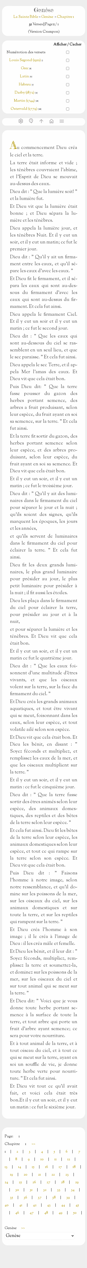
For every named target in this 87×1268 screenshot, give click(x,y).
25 (20, 1182)
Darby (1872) (24, 92)
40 (7, 1205)
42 (34, 1205)
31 (31, 1190)
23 (67, 1174)
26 (34, 1182)
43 (49, 1205)
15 (33, 1167)
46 (17, 1213)
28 (62, 1182)
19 (11, 1174)
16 (46, 1167)
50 (75, 1213)
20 (25, 1174)
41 (20, 1205)
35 (11, 1197)
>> (33, 1144)
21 (39, 1174)
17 (60, 1167)
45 (77, 1205)
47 (32, 1213)
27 (48, 1182)
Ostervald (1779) (24, 109)
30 (17, 1190)
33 (58, 1190)
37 (40, 1197)
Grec (25, 68)
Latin (24, 76)
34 (72, 1190)
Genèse (47, 17)
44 (63, 1205)
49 (60, 1213)
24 (6, 1182)
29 (77, 1182)
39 (68, 1197)
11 (55, 1159)
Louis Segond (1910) (25, 60)
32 (44, 1190)
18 (74, 1167)
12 (68, 1159)
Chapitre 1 (65, 17)
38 (54, 1197)
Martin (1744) (24, 101)
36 (25, 1197)
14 (19, 1167)
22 (53, 1174)
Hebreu (25, 84)
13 (6, 1167)
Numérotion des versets (26, 52)
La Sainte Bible (26, 17)
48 (46, 1213)
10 (42, 1159)
